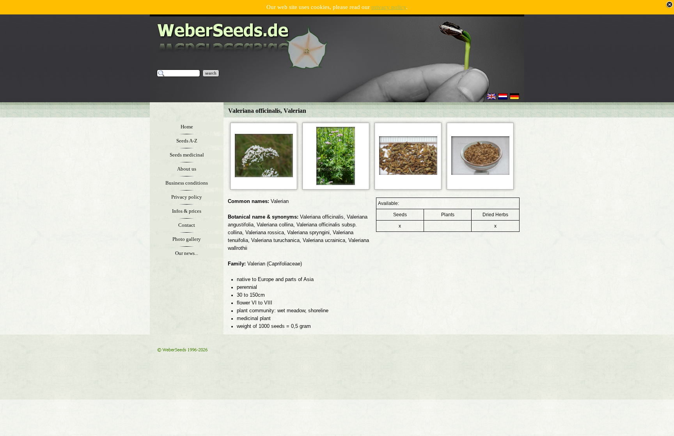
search (210, 73)
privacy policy (388, 7)
